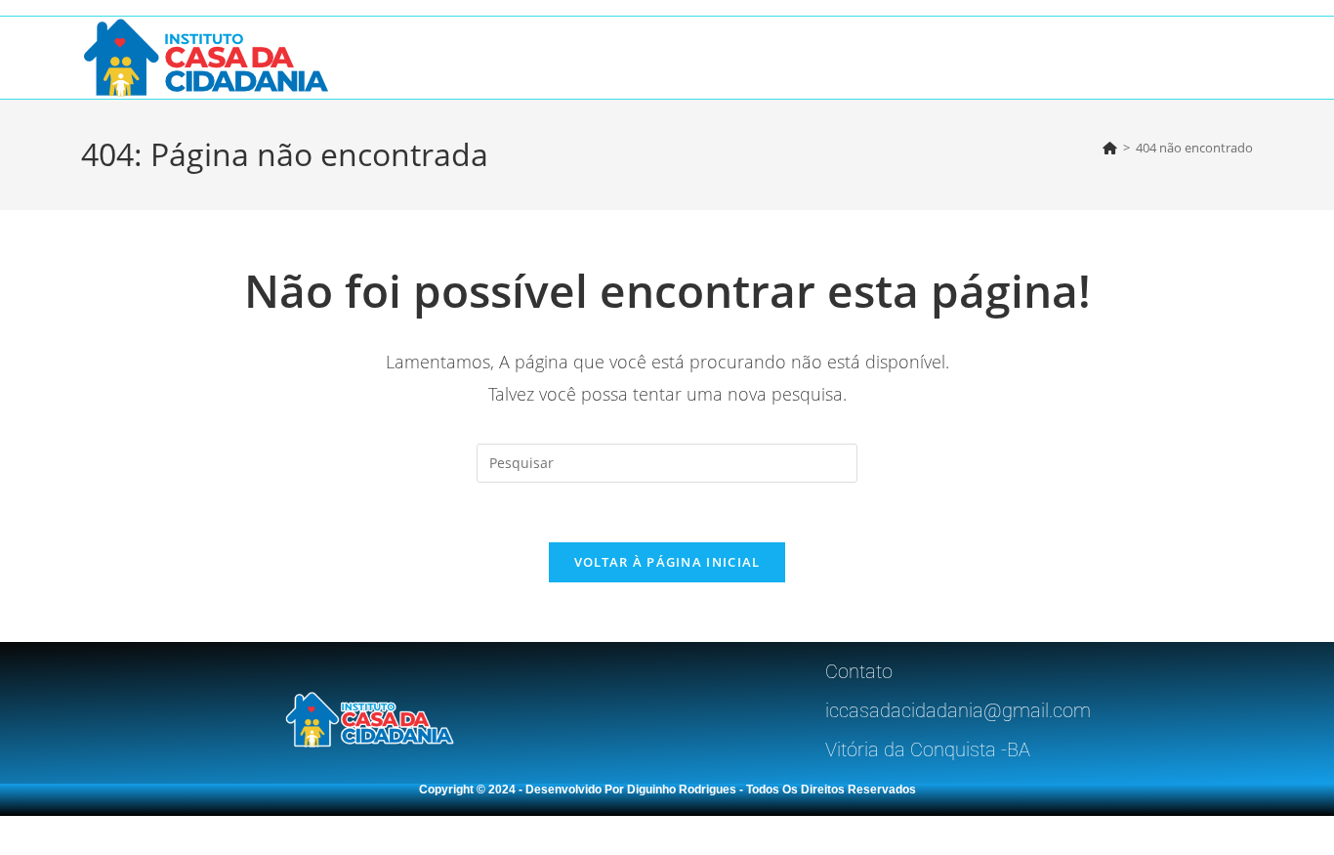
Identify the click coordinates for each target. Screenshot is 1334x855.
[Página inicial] (1110, 147)
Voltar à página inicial (667, 562)
